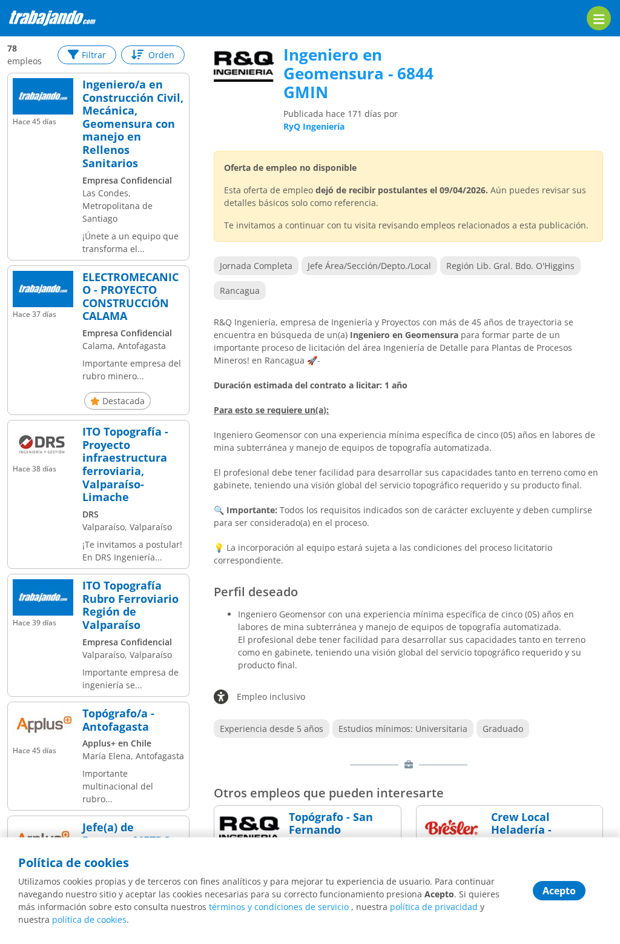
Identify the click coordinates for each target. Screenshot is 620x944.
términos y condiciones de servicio (279, 906)
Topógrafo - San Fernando (331, 824)
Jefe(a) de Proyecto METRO (126, 834)
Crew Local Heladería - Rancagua (521, 830)
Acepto (559, 890)
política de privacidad (434, 906)
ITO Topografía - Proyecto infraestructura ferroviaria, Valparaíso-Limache (125, 464)
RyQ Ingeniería (314, 126)
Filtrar (94, 55)
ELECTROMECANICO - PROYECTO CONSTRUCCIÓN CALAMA (130, 297)
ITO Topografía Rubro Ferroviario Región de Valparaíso (130, 605)
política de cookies (89, 919)
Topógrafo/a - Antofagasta (118, 720)
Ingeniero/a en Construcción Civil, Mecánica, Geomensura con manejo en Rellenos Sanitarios (132, 124)
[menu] (599, 18)
